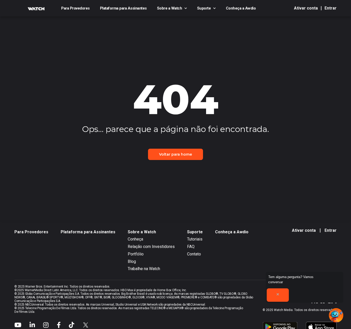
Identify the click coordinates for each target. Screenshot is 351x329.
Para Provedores (75, 8)
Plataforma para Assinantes (123, 8)
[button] (336, 315)
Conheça (135, 239)
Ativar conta (306, 8)
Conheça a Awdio (241, 8)
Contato (194, 254)
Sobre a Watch (169, 8)
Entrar (331, 8)
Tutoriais (194, 239)
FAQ (191, 246)
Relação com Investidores (151, 246)
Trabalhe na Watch (144, 268)
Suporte (204, 8)
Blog (132, 261)
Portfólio (136, 254)
